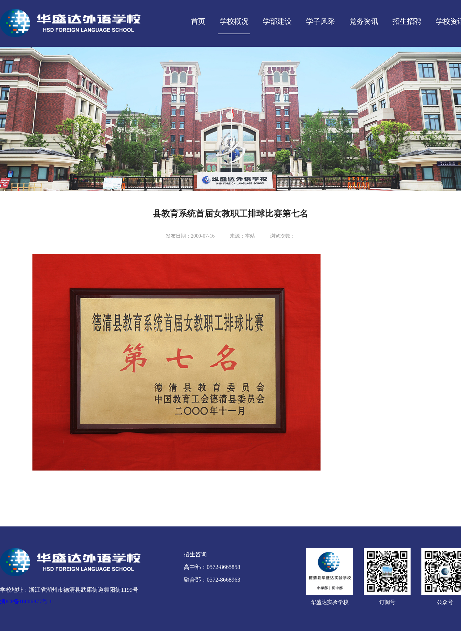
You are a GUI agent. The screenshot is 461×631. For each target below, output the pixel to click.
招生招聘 (407, 21)
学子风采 (320, 21)
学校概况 (234, 21)
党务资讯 (363, 21)
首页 (198, 21)
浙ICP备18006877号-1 (26, 601)
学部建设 (277, 21)
